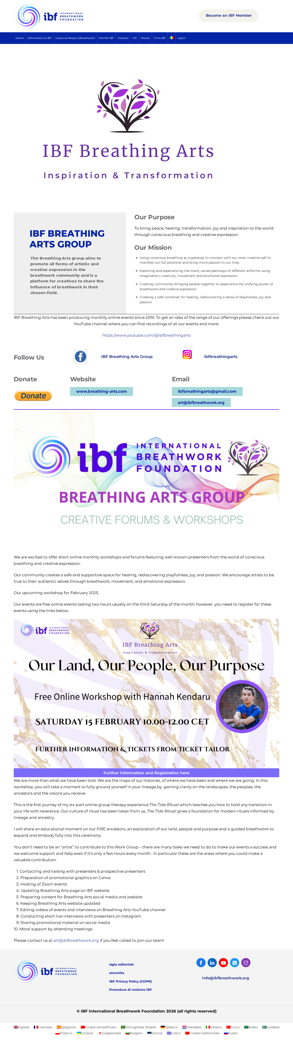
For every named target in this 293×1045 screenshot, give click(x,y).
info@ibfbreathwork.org (225, 978)
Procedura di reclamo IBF (130, 990)
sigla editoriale (121, 964)
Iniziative (123, 38)
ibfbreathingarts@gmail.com (207, 391)
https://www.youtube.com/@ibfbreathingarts (146, 335)
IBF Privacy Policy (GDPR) (130, 981)
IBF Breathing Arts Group (127, 356)
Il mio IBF (160, 38)
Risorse (145, 38)
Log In (181, 38)
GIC (135, 38)
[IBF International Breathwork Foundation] (59, 28)
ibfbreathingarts (220, 356)
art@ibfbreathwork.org (201, 402)
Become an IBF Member (229, 15)
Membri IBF (106, 38)
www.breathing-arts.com (101, 391)
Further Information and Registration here (146, 773)
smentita (116, 973)
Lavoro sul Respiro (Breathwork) (75, 38)
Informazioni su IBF (39, 38)
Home (20, 38)
